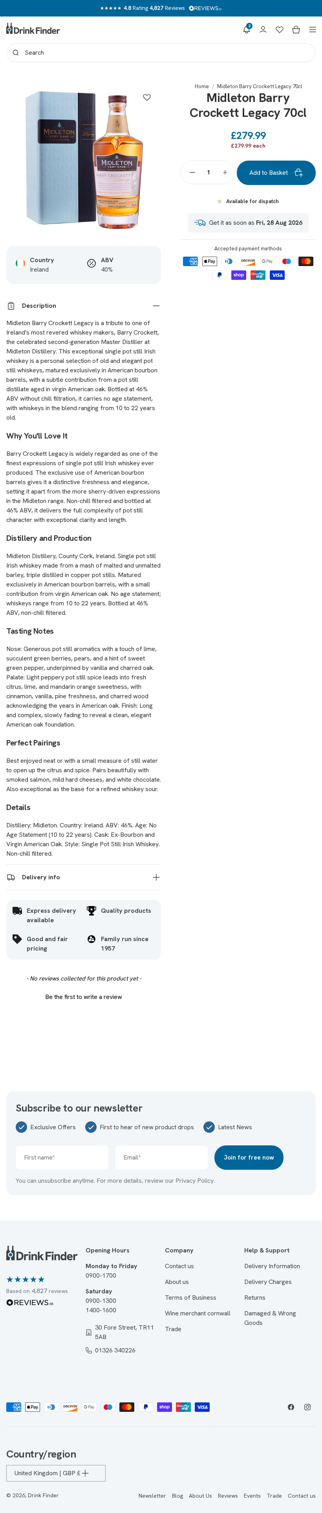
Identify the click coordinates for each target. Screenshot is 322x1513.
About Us (200, 1495)
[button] (247, 29)
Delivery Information (272, 1266)
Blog (177, 1495)
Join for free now (249, 1157)
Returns (254, 1297)
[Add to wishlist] (147, 97)
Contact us (179, 1266)
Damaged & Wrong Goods (270, 1318)
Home (202, 86)
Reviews (228, 1495)
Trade (173, 1329)
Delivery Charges (268, 1282)
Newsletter (152, 1495)
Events (252, 1495)
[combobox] (161, 52)
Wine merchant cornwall (198, 1313)
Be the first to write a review (83, 997)
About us (177, 1282)
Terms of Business (190, 1297)
